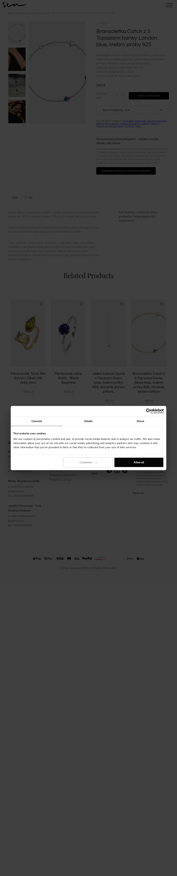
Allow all (139, 462)
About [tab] (140, 421)
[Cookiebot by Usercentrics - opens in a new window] (148, 411)
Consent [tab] (36, 421)
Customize (86, 462)
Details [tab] (88, 421)
